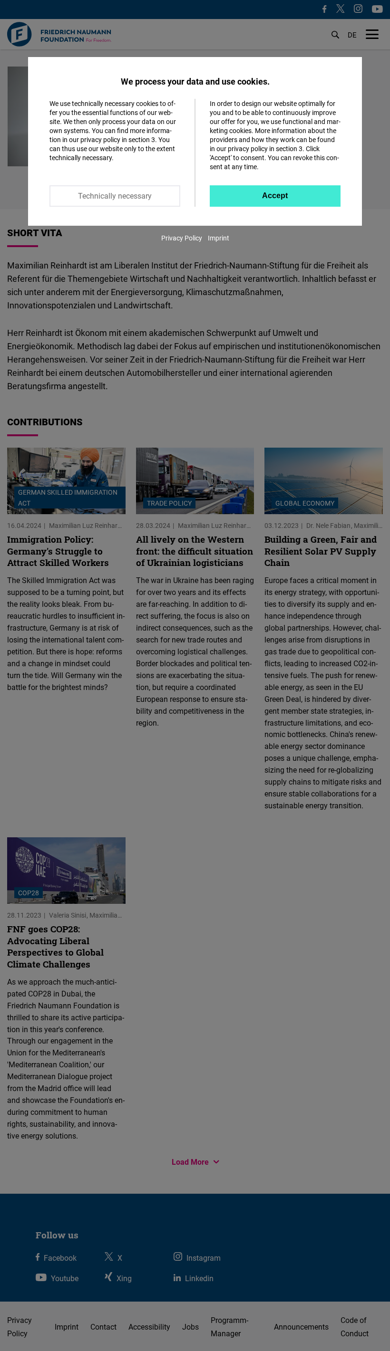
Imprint (218, 237)
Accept (275, 196)
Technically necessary (115, 196)
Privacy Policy (181, 237)
